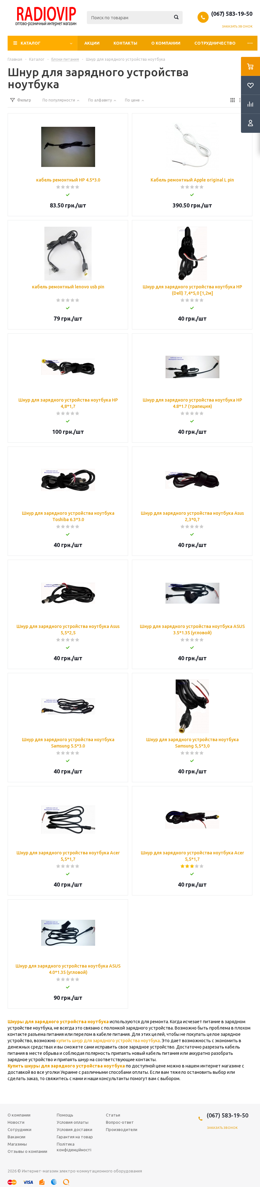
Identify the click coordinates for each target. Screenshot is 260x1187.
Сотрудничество (215, 43)
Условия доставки (74, 1129)
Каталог (31, 43)
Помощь (65, 1115)
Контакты (125, 43)
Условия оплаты (72, 1122)
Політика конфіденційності (74, 1147)
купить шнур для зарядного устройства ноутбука (108, 1040)
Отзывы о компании (27, 1151)
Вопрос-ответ (120, 1122)
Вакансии (16, 1137)
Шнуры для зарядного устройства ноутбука (58, 1021)
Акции (92, 43)
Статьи (113, 1115)
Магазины (17, 1144)
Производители (121, 1129)
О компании (165, 43)
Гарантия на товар (75, 1137)
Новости (16, 1122)
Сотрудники (19, 1129)
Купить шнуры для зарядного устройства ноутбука (66, 1065)
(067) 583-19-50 (231, 13)
